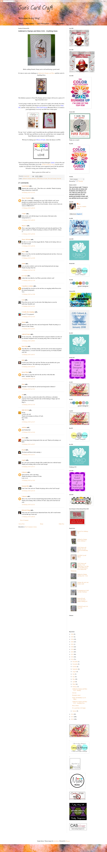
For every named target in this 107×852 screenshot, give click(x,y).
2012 (72, 719)
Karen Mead (25, 372)
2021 (72, 644)
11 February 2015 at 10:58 (28, 258)
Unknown (24, 472)
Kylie (23, 360)
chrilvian (24, 427)
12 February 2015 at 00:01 (28, 341)
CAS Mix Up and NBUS (81, 556)
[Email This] (36, 176)
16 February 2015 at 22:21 (28, 504)
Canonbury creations (27, 286)
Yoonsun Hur (25, 486)
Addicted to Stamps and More (46, 73)
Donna (23, 322)
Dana (23, 384)
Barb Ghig (24, 346)
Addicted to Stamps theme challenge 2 (82, 540)
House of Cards (43, 178)
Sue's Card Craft (35, 8)
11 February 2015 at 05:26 (28, 234)
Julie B (23, 251)
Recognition (30, 23)
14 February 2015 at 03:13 (28, 466)
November (75, 664)
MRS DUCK (25, 410)
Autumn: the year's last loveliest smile (82, 583)
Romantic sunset (76, 695)
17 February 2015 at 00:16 (28, 516)
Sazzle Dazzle (25, 186)
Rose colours (75, 705)
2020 (72, 647)
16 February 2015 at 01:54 (28, 490)
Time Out (59, 178)
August (74, 671)
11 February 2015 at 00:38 (28, 220)
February (75, 686)
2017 (72, 654)
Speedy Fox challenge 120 (82, 532)
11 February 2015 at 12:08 (28, 294)
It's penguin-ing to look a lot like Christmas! (83, 591)
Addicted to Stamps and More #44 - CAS (82, 575)
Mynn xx (24, 226)
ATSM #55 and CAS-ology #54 (82, 607)
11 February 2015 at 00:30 (28, 208)
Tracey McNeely (26, 239)
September (75, 669)
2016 (72, 657)
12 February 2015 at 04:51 (28, 354)
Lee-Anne (24, 276)
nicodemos (56, 841)
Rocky (23, 438)
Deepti (23, 450)
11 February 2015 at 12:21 (28, 306)
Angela (24, 460)
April (74, 681)
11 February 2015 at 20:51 (28, 328)
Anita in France (26, 334)
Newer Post (21, 524)
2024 (72, 639)
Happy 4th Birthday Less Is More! (79, 698)
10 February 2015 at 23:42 (28, 192)
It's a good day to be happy (79, 708)
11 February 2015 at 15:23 (28, 316)
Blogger (68, 841)
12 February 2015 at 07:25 (28, 378)
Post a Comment (24, 520)
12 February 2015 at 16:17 (28, 422)
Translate (80, 181)
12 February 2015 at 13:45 (28, 404)
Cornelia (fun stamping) (28, 312)
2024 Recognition (58, 23)
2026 (72, 634)
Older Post (61, 524)
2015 (72, 659)
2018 (72, 652)
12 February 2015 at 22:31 (28, 454)
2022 (72, 642)
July (74, 674)
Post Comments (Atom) (31, 527)
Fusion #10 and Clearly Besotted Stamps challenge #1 (82, 599)
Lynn (23, 300)
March (74, 684)
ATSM (38, 178)
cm (22, 394)
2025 (72, 637)
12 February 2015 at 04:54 (28, 366)
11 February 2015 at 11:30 (28, 270)
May (74, 679)
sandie (23, 263)
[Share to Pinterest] (42, 176)
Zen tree (74, 693)
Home (21, 23)
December (75, 661)
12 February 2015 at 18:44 (28, 432)
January (75, 711)
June (74, 676)
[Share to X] (39, 176)
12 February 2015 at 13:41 (28, 389)
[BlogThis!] (37, 176)
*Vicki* (24, 213)
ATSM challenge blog (48, 164)
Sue (79, 204)
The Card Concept (52, 178)
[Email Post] (33, 176)
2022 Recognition (43, 23)
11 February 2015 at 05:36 (28, 246)
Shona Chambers (26, 198)
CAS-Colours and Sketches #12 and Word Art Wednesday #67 (82, 550)
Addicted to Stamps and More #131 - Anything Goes (79, 702)
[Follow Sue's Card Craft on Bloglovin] (76, 214)
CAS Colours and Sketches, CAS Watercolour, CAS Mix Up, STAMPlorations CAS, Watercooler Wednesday (80, 567)
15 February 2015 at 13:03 (28, 480)
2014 (72, 714)
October (75, 666)
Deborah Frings (26, 510)
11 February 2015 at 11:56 (28, 280)
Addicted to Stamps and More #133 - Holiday (79, 689)
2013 (72, 716)
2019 (72, 649)
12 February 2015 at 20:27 (28, 444)
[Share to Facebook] (40, 176)
